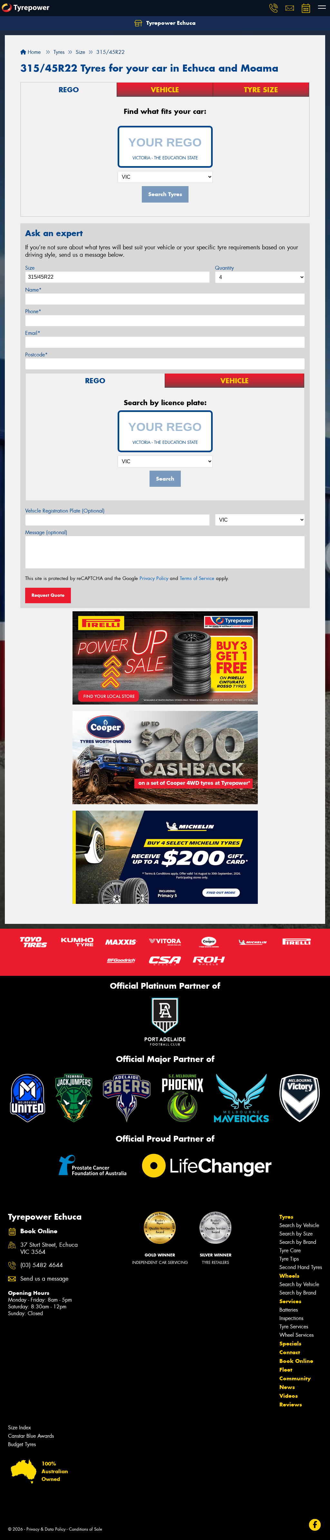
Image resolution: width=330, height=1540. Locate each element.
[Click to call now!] (273, 8)
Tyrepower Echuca (170, 22)
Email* (32, 333)
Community (295, 1378)
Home (33, 52)
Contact (289, 1352)
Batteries (288, 1309)
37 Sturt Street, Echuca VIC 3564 (49, 1248)
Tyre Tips (289, 1258)
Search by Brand (297, 1242)
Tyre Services (293, 1326)
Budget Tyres (22, 1444)
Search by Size (296, 1233)
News (287, 1387)
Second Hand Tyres (300, 1267)
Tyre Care (290, 1250)
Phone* (33, 311)
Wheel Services (296, 1335)
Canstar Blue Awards (31, 1436)
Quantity (224, 268)
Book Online (296, 1361)
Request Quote (48, 595)
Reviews (290, 1404)
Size (29, 268)
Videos (288, 1395)
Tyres (286, 1216)
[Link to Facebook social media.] (315, 1525)
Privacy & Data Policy (45, 1529)
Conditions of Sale (85, 1529)
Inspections (291, 1318)
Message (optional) (46, 532)
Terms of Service (197, 578)
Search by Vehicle (299, 1225)
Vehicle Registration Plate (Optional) (65, 510)
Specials (290, 1343)
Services (290, 1301)
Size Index (19, 1427)
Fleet (285, 1369)
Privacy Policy (154, 578)
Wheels (289, 1275)
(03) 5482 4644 (41, 1265)
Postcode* (36, 354)
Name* (33, 289)
